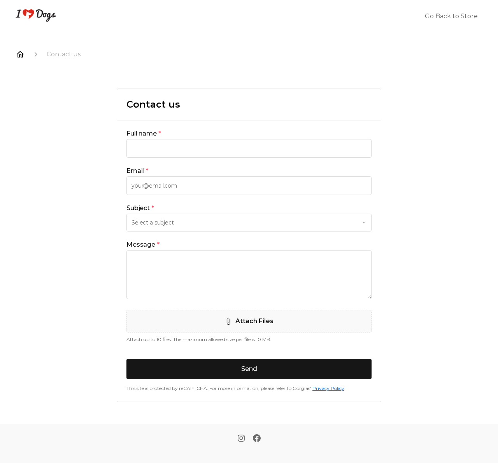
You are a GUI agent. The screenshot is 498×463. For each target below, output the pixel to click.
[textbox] (249, 148)
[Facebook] (256, 438)
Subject (140, 208)
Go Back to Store (451, 16)
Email (137, 170)
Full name (143, 133)
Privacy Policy (328, 388)
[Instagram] (241, 438)
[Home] (20, 54)
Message (143, 244)
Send (249, 368)
